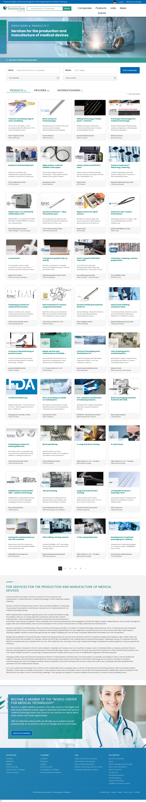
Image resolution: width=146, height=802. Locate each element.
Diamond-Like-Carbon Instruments (121, 213)
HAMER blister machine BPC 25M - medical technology (20, 492)
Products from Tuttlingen (15, 770)
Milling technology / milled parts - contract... (89, 120)
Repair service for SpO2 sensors (87, 213)
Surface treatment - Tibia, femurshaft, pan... (55, 213)
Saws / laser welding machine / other (120, 305)
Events (102, 13)
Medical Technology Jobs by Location (89, 767)
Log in (121, 2)
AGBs (120, 792)
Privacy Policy (105, 792)
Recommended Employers (84, 764)
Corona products (12, 772)
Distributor (10, 761)
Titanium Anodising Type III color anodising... (20, 120)
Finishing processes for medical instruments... (18, 305)
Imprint (114, 792)
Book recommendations (118, 767)
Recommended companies (50, 772)
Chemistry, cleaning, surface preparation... (124, 259)
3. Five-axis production (87, 537)
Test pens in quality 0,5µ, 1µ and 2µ (55, 259)
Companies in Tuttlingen (49, 770)
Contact (137, 792)
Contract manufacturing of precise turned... (21, 352)
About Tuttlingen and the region (121, 764)
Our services (113, 772)
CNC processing (50, 491)
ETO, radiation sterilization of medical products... (89, 399)
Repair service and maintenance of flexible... (54, 352)
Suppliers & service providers (119, 783)
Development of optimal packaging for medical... (122, 538)
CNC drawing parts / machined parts (120, 352)
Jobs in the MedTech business (86, 759)
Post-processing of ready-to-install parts (55, 399)
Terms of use (128, 792)
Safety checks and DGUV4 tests (88, 166)
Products (101, 8)
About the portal (115, 770)
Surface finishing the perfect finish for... (90, 305)
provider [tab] (41, 90)
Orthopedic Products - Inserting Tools (121, 492)
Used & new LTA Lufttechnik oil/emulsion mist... (20, 213)
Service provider (12, 767)
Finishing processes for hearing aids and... (18, 445)
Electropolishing (50, 444)
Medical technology (116, 781)
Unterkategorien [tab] (70, 90)
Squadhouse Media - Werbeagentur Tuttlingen (54, 792)
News (123, 8)
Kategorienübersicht (116, 775)
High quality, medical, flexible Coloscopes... (53, 166)
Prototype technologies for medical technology (123, 120)
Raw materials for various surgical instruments (54, 305)
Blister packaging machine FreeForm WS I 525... (123, 399)
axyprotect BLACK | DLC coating (87, 492)
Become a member (134, 2)
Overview (9, 759)
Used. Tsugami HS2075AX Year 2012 (88, 259)
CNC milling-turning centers (56, 537)
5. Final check (117, 444)
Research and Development (21, 165)
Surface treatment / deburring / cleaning (120, 166)
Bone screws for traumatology (50, 120)
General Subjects (115, 778)
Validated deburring (17, 398)
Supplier (9, 764)
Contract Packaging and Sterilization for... (88, 352)
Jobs (113, 8)
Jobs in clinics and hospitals (85, 761)
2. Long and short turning (88, 444)
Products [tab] (18, 90)
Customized (14, 258)
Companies (85, 8)
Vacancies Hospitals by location (86, 770)
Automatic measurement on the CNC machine (21, 538)
